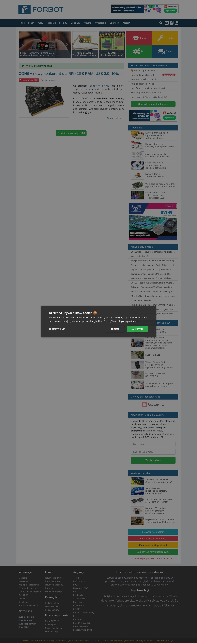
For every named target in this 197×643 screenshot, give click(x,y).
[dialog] (98, 321)
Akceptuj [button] (137, 329)
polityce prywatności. (127, 321)
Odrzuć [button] (114, 329)
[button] (57, 329)
